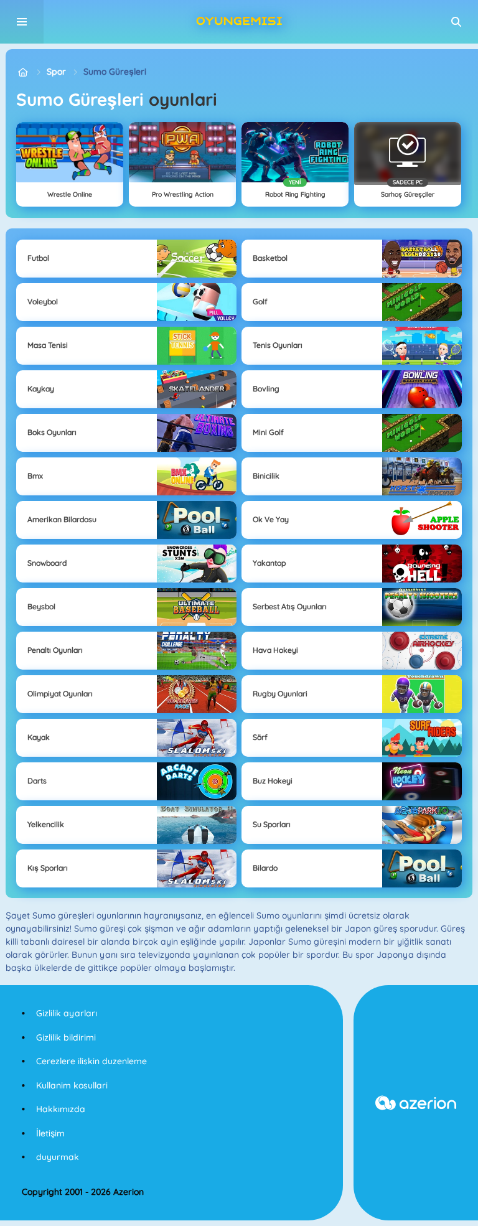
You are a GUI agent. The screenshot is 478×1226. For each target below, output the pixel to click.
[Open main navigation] (22, 22)
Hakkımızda (60, 1109)
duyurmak (57, 1157)
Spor (56, 71)
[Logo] (239, 22)
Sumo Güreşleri (114, 71)
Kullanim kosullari (72, 1085)
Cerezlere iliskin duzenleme (91, 1061)
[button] (456, 22)
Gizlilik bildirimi (66, 1037)
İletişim (50, 1133)
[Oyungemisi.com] (22, 71)
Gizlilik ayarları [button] (66, 1013)
